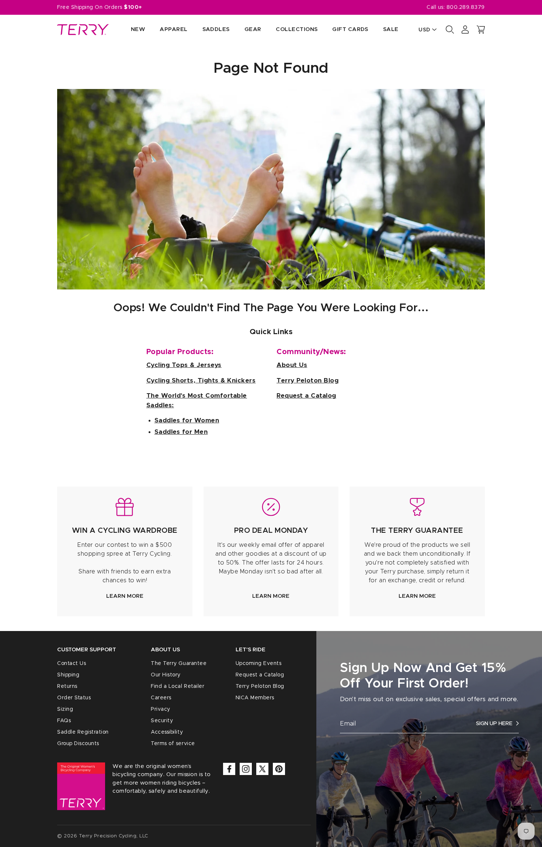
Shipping (68, 675)
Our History (166, 675)
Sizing (65, 709)
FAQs (64, 720)
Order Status (74, 697)
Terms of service (173, 743)
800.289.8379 (466, 7)
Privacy (160, 709)
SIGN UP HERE (494, 723)
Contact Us (71, 663)
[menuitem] (130, 30)
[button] (481, 29)
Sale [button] (391, 29)
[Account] (465, 29)
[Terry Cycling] (83, 29)
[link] (124, 551)
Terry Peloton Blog (260, 686)
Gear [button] (252, 29)
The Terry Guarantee (178, 663)
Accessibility (167, 732)
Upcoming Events (259, 663)
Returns (67, 686)
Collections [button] (296, 29)
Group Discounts (78, 743)
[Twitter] (262, 768)
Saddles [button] (216, 29)
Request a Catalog (260, 675)
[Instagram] (245, 768)
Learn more (124, 596)
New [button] (138, 29)
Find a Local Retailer (177, 686)
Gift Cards (350, 29)
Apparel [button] (173, 29)
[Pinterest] (278, 768)
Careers (161, 697)
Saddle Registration (83, 732)
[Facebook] (229, 768)
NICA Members (255, 697)
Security (162, 720)
